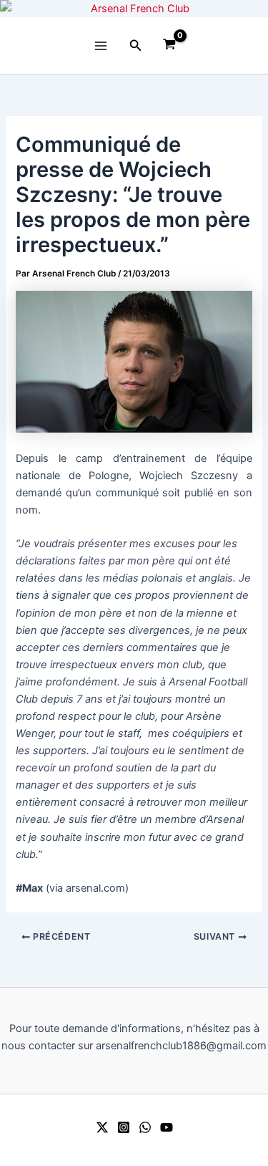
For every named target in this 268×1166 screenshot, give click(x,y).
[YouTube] (166, 1127)
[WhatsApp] (145, 1127)
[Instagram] (123, 1127)
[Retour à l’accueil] (134, 8)
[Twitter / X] (102, 1127)
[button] (135, 45)
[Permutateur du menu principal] (100, 45)
